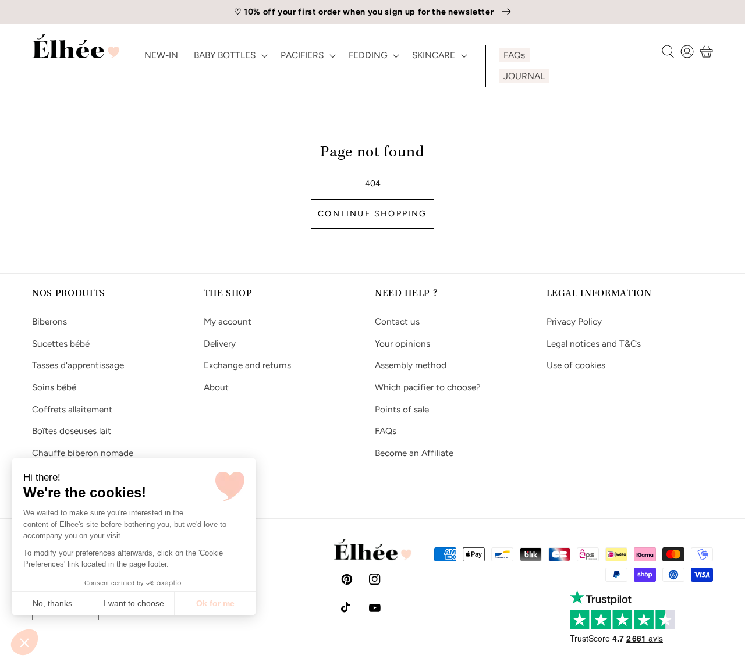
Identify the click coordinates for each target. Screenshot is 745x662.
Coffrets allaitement (72, 409)
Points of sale (402, 409)
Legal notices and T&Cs (594, 343)
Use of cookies (576, 365)
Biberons (49, 321)
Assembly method (410, 365)
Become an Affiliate (414, 452)
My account (227, 321)
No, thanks (52, 603)
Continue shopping (372, 213)
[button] (24, 642)
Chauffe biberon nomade (82, 452)
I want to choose (134, 603)
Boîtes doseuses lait (71, 430)
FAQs (385, 430)
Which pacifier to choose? (428, 387)
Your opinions (402, 343)
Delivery (220, 343)
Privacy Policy (574, 321)
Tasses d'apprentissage (78, 365)
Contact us (397, 321)
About (216, 387)
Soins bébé (54, 387)
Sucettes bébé (61, 343)
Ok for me (215, 603)
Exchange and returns (247, 365)
